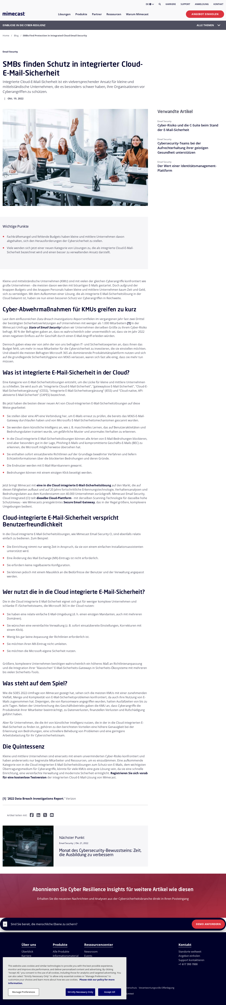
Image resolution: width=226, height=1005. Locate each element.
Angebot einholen (205, 14)
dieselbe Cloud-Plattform (54, 498)
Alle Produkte (61, 951)
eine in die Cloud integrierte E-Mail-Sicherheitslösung (74, 485)
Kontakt (218, 4)
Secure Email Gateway (79, 502)
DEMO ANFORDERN (208, 924)
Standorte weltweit (190, 951)
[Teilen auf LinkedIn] (38, 815)
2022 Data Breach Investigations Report (35, 799)
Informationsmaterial (66, 955)
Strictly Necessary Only (80, 992)
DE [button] (147, 4)
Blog (16, 35)
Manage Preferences (23, 992)
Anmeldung (202, 4)
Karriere (171, 4)
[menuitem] (64, 16)
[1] (129, 323)
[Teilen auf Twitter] (45, 815)
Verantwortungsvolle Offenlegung (156, 987)
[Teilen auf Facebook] (32, 815)
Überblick (27, 951)
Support (185, 4)
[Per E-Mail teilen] (52, 815)
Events (88, 955)
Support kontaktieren (191, 960)
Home (6, 35)
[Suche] (160, 4)
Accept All (109, 992)
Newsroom (91, 951)
